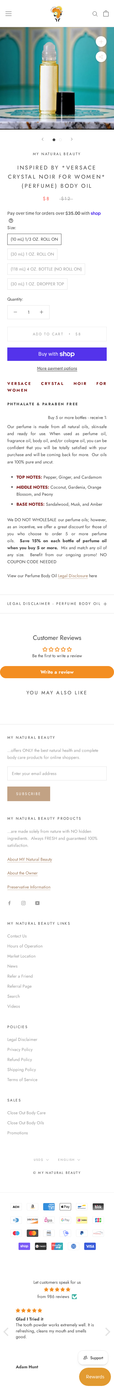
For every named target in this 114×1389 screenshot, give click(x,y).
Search (13, 996)
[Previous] (42, 139)
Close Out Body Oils (25, 1123)
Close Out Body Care (26, 1113)
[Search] (95, 13)
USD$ (38, 1159)
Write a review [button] (57, 671)
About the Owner (22, 873)
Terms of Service (22, 1080)
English (66, 1159)
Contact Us (17, 936)
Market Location (21, 956)
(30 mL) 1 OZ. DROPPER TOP (37, 284)
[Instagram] (23, 902)
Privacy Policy (20, 1049)
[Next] (72, 139)
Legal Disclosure (73, 576)
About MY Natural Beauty (29, 859)
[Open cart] (106, 13)
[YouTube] (37, 902)
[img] (57, 1289)
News (12, 966)
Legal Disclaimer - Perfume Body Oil (54, 603)
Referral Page (19, 986)
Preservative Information (28, 887)
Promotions (17, 1133)
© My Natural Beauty (57, 1172)
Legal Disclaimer (22, 1039)
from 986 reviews (53, 1296)
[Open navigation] (8, 13)
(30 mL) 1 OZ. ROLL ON (32, 254)
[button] (7, 1332)
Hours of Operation (25, 946)
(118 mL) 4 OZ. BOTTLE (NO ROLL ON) (46, 269)
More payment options (57, 368)
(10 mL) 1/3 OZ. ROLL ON (34, 239)
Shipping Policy (21, 1069)
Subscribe (28, 794)
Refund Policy (19, 1059)
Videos (13, 1006)
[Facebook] (9, 902)
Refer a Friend (20, 976)
